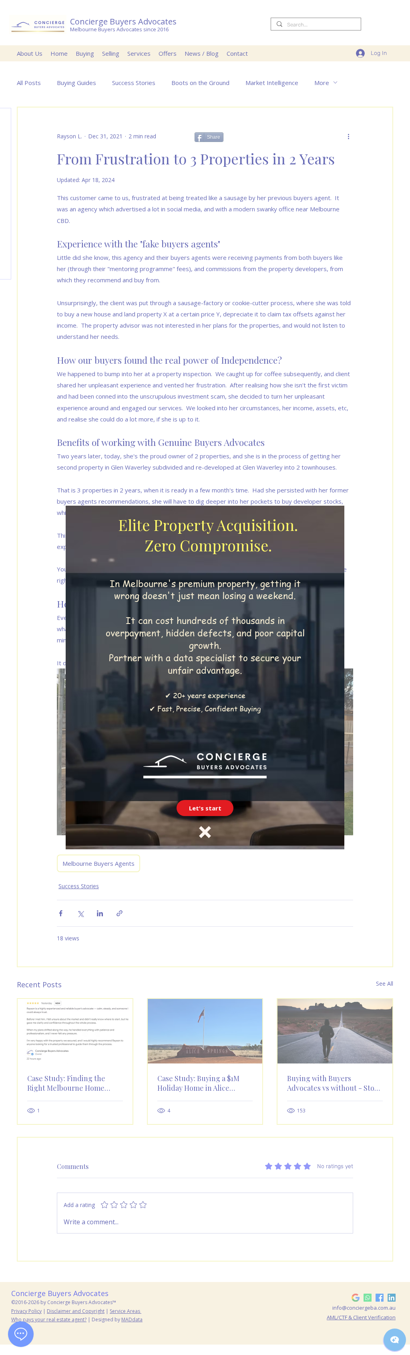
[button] (205, 808)
